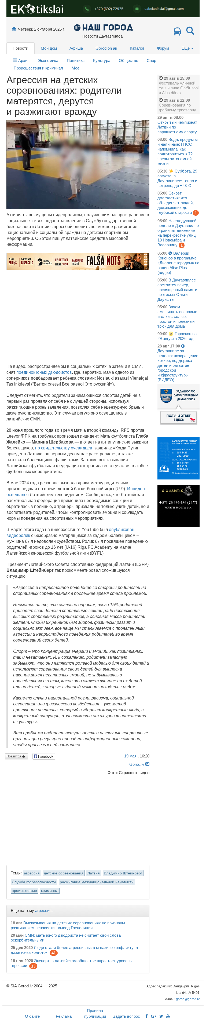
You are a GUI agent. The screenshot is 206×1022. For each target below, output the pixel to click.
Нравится (14, 756)
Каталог (137, 48)
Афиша (76, 48)
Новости (20, 48)
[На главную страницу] (14, 29)
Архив (23, 60)
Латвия (93, 873)
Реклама (64, 1016)
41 (54, 953)
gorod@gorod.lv (188, 999)
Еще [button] (186, 48)
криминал (49, 891)
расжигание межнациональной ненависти (97, 882)
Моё (75, 68)
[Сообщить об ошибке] (147, 764)
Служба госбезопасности (34, 882)
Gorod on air (106, 48)
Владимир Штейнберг (123, 873)
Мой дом (49, 48)
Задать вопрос (126, 1016)
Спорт (152, 60)
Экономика (48, 60)
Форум (163, 48)
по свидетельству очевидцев (63, 448)
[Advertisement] (77, 818)
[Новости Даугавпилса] (103, 27)
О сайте (32, 1016)
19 (130, 756)
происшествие (24, 891)
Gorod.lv (136, 764)
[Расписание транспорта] (177, 33)
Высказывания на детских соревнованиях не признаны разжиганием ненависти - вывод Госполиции (68, 925)
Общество (128, 60)
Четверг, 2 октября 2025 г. (41, 29)
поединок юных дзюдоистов (44, 372)
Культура (101, 60)
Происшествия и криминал (38, 68)
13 (33, 966)
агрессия (32, 873)
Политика (75, 60)
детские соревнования (63, 873)
